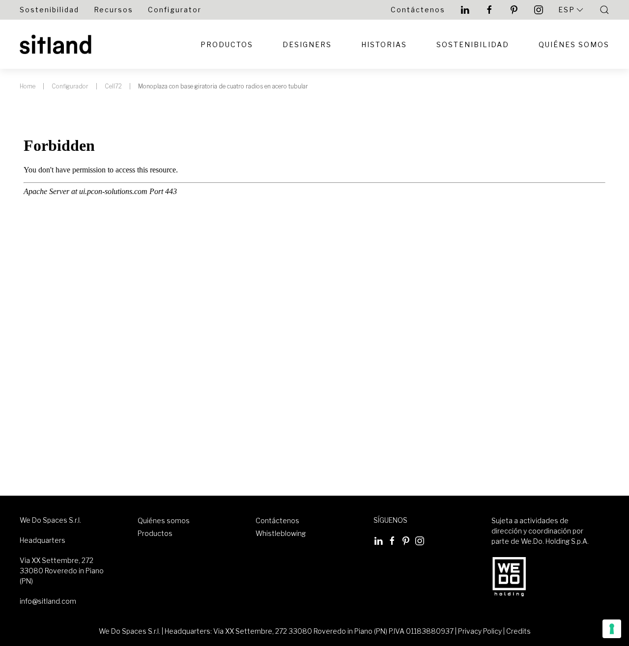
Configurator (174, 9)
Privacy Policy (480, 631)
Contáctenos (418, 9)
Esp (566, 9)
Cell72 (113, 86)
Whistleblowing (281, 533)
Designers (307, 44)
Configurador (70, 86)
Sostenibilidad (49, 9)
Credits (518, 631)
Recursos (113, 9)
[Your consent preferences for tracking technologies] (611, 628)
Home (27, 86)
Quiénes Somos (574, 44)
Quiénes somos (164, 520)
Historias (384, 44)
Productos (226, 44)
